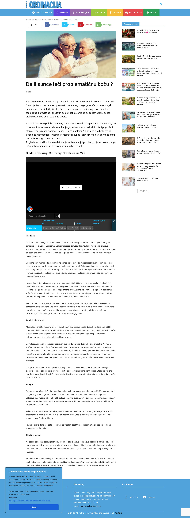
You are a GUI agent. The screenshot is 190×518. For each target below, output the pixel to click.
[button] (161, 4)
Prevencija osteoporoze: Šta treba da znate (147, 179)
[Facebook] (126, 497)
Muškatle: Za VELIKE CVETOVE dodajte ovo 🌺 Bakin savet (148, 31)
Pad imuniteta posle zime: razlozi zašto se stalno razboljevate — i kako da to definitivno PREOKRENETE (149, 167)
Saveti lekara (45, 19)
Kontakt (118, 513)
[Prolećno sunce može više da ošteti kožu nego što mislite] (128, 128)
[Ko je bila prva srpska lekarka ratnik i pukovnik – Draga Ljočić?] (128, 154)
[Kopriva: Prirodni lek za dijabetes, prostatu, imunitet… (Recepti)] (128, 59)
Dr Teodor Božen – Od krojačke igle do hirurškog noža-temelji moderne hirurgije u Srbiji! (148, 140)
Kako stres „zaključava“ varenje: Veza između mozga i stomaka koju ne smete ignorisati (148, 114)
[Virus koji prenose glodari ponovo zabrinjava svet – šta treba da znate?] (128, 46)
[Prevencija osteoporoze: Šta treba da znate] (128, 181)
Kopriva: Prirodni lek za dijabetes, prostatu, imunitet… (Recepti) (149, 57)
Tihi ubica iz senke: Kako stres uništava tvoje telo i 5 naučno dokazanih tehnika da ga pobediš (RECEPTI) (149, 72)
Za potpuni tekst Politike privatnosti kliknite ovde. (30, 501)
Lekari (37, 19)
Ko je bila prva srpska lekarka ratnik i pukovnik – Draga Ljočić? (149, 152)
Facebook (134, 497)
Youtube (151, 497)
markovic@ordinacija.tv (90, 506)
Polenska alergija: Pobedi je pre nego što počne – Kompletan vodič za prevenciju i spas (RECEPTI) (148, 101)
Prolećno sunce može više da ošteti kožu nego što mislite (147, 126)
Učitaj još (142, 191)
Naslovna (29, 19)
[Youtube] (144, 497)
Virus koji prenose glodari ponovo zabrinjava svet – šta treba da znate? (147, 45)
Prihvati (34, 507)
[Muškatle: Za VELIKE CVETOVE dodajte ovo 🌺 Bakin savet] (128, 33)
